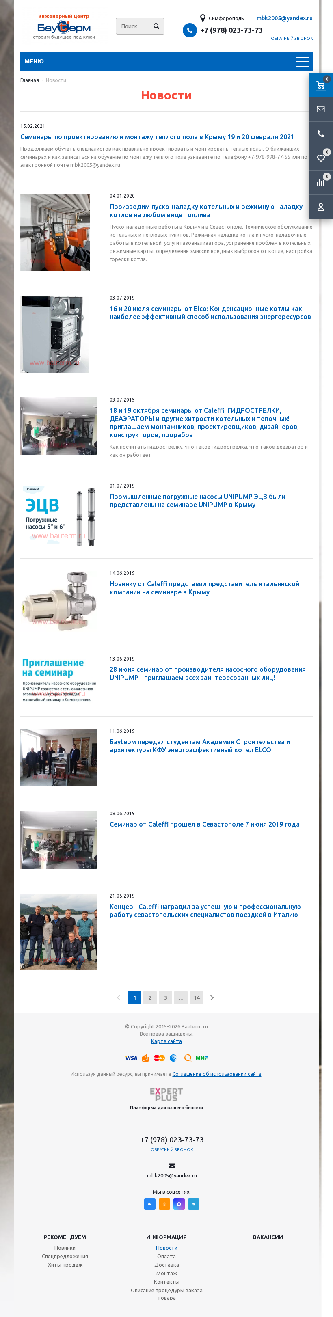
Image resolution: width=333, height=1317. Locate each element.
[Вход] (321, 207)
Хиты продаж (65, 1264)
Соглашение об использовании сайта (217, 1074)
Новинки (65, 1247)
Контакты (166, 1282)
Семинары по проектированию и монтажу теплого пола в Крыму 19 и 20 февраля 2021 (157, 136)
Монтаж (166, 1273)
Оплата (166, 1256)
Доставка (166, 1264)
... (181, 997)
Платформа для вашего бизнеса (166, 1107)
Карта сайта (166, 1041)
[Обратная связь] (321, 109)
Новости (166, 1247)
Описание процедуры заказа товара (167, 1293)
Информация (166, 1237)
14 (196, 997)
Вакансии (268, 1237)
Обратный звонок (292, 38)
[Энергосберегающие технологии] (65, 26)
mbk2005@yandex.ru (285, 18)
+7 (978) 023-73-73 (231, 30)
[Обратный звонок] (321, 134)
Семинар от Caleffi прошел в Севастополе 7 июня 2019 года (205, 824)
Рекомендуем (65, 1237)
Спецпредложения (65, 1256)
